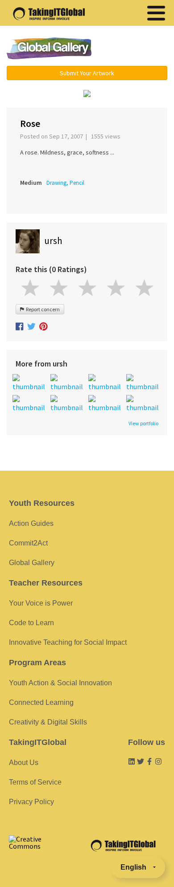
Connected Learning (41, 702)
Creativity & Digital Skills (48, 722)
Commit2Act (28, 543)
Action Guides (31, 523)
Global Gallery (49, 48)
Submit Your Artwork (87, 73)
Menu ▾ (134, 49)
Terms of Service (35, 782)
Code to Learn (31, 623)
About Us (23, 762)
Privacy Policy (31, 802)
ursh (53, 241)
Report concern (42, 309)
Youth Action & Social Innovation (60, 683)
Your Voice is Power (41, 603)
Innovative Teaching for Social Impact (68, 642)
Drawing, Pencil (65, 183)
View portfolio (143, 423)
